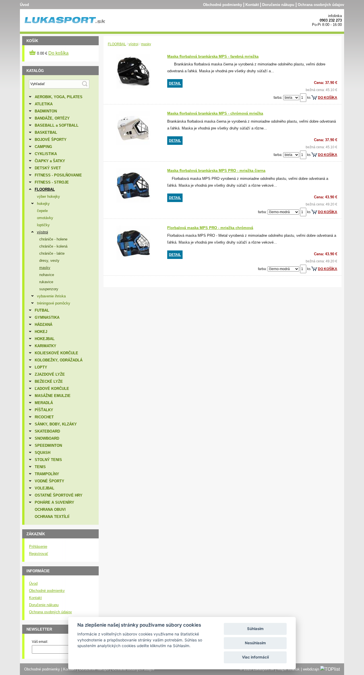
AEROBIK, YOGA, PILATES (58, 97)
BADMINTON (46, 111)
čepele (42, 211)
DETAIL (175, 83)
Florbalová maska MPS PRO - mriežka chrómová (210, 228)
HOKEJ (41, 332)
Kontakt (252, 5)
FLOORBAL (117, 44)
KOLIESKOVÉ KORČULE (56, 353)
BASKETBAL (46, 132)
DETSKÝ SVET (48, 168)
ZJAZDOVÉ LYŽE (50, 374)
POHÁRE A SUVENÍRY (54, 502)
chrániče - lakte (52, 253)
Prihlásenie (38, 546)
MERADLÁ (44, 403)
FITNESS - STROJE (52, 182)
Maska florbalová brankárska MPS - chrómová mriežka (215, 113)
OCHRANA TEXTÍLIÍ (52, 517)
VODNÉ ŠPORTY (49, 481)
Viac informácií (255, 657)
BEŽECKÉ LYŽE (49, 381)
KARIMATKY (45, 346)
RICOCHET (44, 417)
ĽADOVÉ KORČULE (52, 388)
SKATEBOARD (47, 431)
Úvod (24, 5)
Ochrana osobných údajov (321, 5)
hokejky (43, 203)
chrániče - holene (53, 239)
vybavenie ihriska (51, 296)
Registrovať (38, 553)
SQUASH (42, 452)
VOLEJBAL (44, 488)
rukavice (46, 282)
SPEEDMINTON (48, 445)
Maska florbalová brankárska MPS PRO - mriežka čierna (216, 170)
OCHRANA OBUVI (50, 509)
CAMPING (43, 147)
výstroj (133, 44)
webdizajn (311, 669)
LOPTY (41, 367)
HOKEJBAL (45, 339)
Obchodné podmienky (222, 5)
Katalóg (35, 71)
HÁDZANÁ (43, 324)
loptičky (43, 225)
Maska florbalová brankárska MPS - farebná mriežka (212, 56)
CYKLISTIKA (46, 154)
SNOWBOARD (47, 438)
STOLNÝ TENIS (48, 460)
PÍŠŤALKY (44, 410)
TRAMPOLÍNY (47, 474)
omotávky (45, 218)
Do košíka (58, 53)
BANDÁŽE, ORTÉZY (52, 118)
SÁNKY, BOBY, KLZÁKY (56, 424)
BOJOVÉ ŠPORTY (51, 139)
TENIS (40, 467)
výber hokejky (48, 196)
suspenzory (48, 289)
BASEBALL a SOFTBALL (56, 125)
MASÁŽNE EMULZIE (53, 396)
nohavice (46, 275)
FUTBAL (42, 310)
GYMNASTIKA (47, 317)
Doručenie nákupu (278, 5)
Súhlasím (255, 628)
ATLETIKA (44, 104)
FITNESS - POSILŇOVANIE (58, 175)
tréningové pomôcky (53, 303)
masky (146, 44)
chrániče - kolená (53, 246)
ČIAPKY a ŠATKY (50, 161)
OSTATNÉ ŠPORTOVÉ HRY (58, 495)
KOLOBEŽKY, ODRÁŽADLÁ (58, 360)
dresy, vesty (49, 260)
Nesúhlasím (255, 643)
